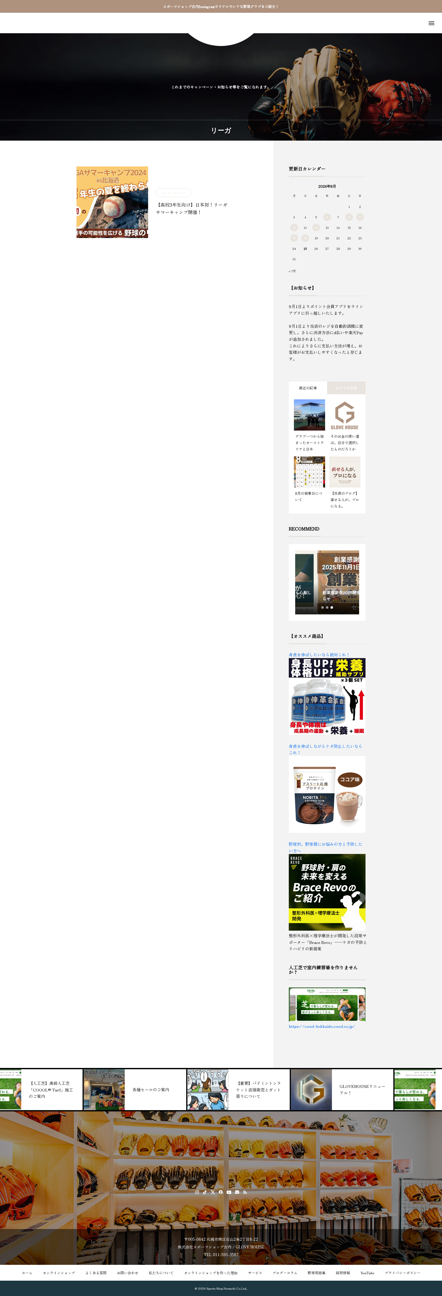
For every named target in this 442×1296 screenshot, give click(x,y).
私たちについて (161, 1272)
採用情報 (343, 1272)
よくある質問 (96, 1272)
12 (316, 228)
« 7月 (292, 271)
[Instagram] (197, 1192)
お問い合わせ (127, 1272)
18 (305, 238)
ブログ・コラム (284, 1272)
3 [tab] (332, 607)
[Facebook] (221, 1192)
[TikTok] (205, 1192)
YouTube (367, 1272)
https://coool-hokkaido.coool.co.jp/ (322, 1026)
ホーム (27, 1272)
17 (294, 238)
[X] (213, 1192)
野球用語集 (317, 1272)
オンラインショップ (59, 1272)
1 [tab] (322, 607)
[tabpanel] (327, 582)
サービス (255, 1272)
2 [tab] (327, 607)
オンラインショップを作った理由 (211, 1272)
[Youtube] (229, 1192)
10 (294, 228)
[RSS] (245, 1192)
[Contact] (237, 1192)
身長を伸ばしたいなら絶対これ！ (319, 654)
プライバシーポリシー (403, 1272)
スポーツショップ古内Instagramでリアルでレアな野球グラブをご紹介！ (221, 6)
